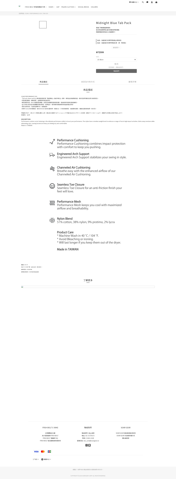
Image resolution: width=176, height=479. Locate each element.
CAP (57, 7)
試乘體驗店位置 (50, 433)
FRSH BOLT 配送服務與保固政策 (50, 441)
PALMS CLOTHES (67, 7)
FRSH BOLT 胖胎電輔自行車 (35, 7)
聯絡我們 (116, 71)
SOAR (51, 7)
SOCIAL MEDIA (83, 7)
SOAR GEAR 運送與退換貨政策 (126, 433)
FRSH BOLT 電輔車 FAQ (50, 438)
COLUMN (94, 7)
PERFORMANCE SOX (36, 13)
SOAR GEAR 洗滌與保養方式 (126, 436)
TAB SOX (45, 13)
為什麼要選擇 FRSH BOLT (50, 436)
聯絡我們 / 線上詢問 (88, 433)
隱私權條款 (125, 438)
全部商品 (21, 13)
